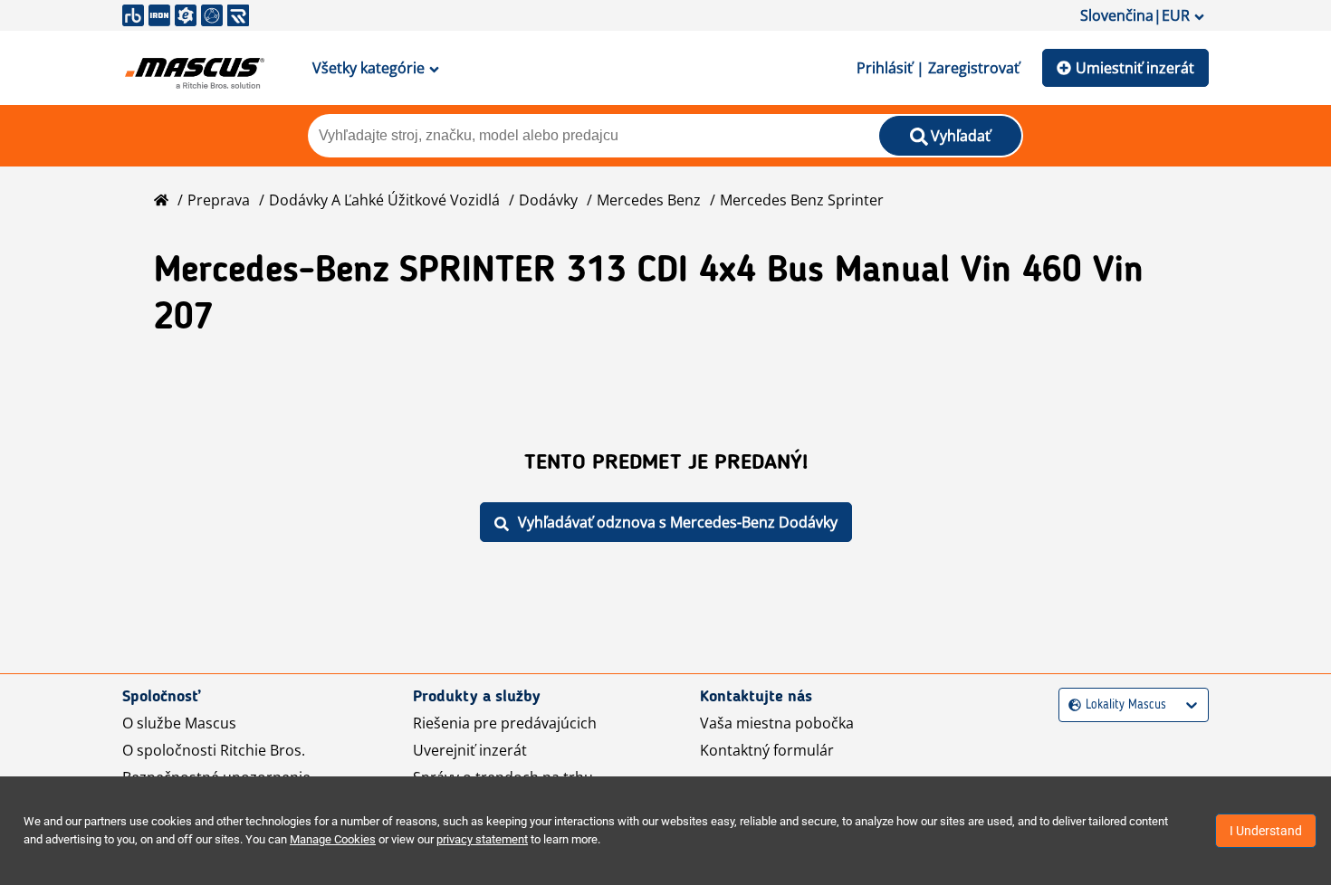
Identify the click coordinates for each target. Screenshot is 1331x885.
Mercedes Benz (649, 200)
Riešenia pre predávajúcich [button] (505, 723)
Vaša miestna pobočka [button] (777, 723)
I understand (1266, 830)
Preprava (218, 200)
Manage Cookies (333, 839)
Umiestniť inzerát (1135, 68)
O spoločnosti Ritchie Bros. (213, 750)
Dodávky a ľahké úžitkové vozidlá (384, 200)
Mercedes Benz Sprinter (802, 200)
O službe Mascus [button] (179, 723)
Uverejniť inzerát (470, 750)
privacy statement (482, 839)
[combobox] (1070, 705)
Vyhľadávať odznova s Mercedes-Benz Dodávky (678, 522)
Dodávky (548, 200)
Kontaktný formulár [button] (767, 750)
